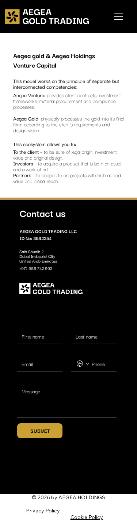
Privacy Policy (43, 510)
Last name (76, 324)
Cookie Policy (87, 517)
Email (21, 352)
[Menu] (119, 16)
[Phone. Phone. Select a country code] (83, 363)
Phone (75, 352)
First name (22, 324)
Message (23, 379)
